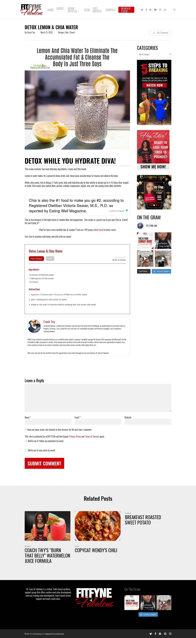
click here (98, 229)
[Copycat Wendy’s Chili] (98, 532)
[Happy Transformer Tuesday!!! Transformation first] (163, 240)
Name (28, 417)
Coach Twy (31, 32)
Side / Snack (70, 32)
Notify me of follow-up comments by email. (46, 441)
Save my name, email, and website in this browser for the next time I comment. (59, 429)
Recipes (61, 32)
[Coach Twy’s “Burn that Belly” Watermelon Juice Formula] (47, 538)
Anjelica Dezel (60, 634)
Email (78, 417)
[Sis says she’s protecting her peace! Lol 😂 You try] (163, 258)
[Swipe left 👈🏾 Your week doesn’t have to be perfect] (145, 240)
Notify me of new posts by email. (41, 450)
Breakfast (28, 546)
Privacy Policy (75, 436)
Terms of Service (92, 436)
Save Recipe (36, 258)
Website (127, 417)
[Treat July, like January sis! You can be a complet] (145, 258)
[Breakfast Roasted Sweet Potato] (148, 519)
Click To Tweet (117, 211)
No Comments (162, 32)
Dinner (77, 546)
